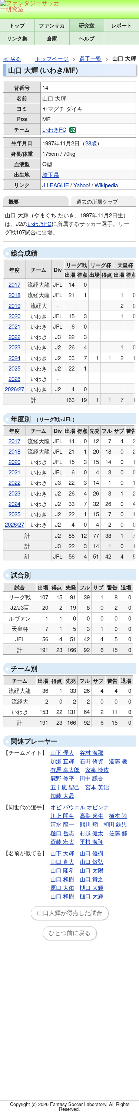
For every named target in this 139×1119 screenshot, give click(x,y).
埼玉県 (50, 174)
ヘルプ (87, 38)
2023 (14, 347)
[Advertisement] (69, 1024)
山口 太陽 (91, 870)
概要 (14, 201)
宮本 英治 (97, 787)
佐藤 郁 (118, 833)
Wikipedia (106, 185)
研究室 (87, 25)
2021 (14, 326)
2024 (14, 358)
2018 (14, 295)
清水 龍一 (62, 824)
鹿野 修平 (62, 778)
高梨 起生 (91, 815)
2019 (14, 305)
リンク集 (17, 38)
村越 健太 (91, 833)
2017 (14, 284)
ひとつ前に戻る (69, 933)
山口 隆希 (62, 870)
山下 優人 (62, 752)
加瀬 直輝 (62, 761)
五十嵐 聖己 (65, 787)
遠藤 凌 (118, 761)
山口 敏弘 (91, 861)
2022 (14, 336)
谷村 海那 (91, 752)
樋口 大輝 (91, 887)
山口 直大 (62, 861)
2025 (14, 368)
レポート (121, 25)
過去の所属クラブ (97, 201)
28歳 (91, 143)
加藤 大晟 (62, 795)
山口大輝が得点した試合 (69, 913)
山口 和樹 (62, 879)
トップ (17, 25)
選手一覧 (90, 58)
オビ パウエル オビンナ (79, 807)
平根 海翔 (91, 841)
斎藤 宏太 (62, 841)
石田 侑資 (91, 761)
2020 (14, 316)
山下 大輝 (62, 853)
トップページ (52, 58)
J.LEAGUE (55, 185)
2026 (14, 378)
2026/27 (14, 389)
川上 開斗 (62, 815)
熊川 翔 (89, 824)
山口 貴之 (91, 879)
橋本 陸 (118, 815)
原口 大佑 (62, 887)
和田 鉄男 (115, 824)
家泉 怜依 (97, 769)
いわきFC (54, 129)
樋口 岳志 (62, 833)
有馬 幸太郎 (65, 769)
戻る (15, 58)
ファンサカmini (52, 25)
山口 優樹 (91, 853)
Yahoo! (81, 185)
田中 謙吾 (91, 778)
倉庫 (52, 38)
